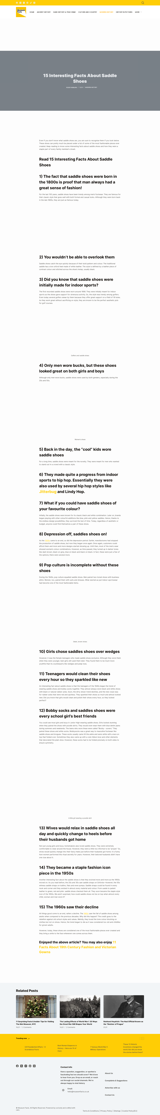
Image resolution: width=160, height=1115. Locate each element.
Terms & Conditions (91, 1111)
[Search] (143, 3)
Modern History (106, 12)
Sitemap (117, 1111)
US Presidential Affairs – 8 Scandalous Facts (35, 1048)
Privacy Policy (106, 1111)
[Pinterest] (27, 3)
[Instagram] (24, 3)
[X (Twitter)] (20, 3)
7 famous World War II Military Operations (99, 1048)
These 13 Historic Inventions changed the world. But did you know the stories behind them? (133, 1048)
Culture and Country (87, 12)
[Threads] (34, 3)
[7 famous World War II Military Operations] (85, 1048)
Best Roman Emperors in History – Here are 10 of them (67, 1048)
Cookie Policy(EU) (129, 1111)
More (137, 12)
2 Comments (26, 1027)
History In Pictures (124, 12)
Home (32, 12)
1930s (47, 540)
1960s (86, 913)
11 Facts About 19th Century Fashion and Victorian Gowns (77, 947)
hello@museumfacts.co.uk (78, 1091)
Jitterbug (47, 491)
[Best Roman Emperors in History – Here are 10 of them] (52, 1048)
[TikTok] (31, 3)
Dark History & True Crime (64, 12)
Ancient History (44, 12)
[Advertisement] (80, 34)
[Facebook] (17, 3)
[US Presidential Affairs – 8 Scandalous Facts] (19, 1048)
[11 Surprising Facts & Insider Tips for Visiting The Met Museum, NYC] (36, 1006)
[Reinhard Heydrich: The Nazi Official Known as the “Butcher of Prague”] (124, 1006)
